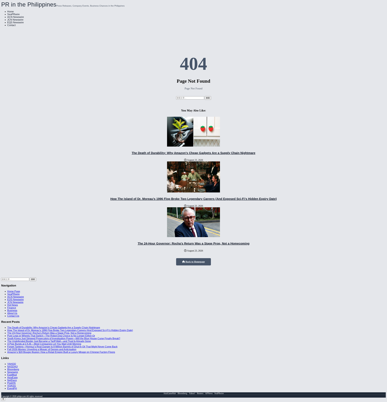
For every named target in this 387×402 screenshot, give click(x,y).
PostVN (11, 383)
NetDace (12, 380)
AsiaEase (12, 377)
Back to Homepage (195, 261)
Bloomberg (13, 369)
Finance (11, 307)
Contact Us (13, 316)
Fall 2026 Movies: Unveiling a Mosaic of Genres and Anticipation (41, 349)
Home (10, 11)
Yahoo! (192, 393)
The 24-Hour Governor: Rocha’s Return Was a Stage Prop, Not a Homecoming (193, 243)
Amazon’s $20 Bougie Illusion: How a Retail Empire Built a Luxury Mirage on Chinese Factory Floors (61, 352)
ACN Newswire (15, 17)
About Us (12, 313)
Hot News (12, 305)
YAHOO (11, 364)
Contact (11, 25)
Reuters (200, 393)
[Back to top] (3, 399)
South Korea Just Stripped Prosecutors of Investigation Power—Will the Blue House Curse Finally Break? (63, 338)
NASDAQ (12, 366)
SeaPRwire (13, 14)
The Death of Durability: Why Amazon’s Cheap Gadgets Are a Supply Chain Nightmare (193, 153)
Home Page (13, 291)
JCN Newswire (15, 19)
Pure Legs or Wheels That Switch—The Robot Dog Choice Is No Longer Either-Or (51, 335)
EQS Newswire (15, 22)
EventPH (12, 388)
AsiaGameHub (169, 393)
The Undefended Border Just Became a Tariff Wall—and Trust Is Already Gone (49, 341)
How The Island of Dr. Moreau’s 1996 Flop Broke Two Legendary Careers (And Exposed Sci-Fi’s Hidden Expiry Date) (193, 198)
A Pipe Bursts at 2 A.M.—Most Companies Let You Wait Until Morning (44, 344)
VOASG (11, 385)
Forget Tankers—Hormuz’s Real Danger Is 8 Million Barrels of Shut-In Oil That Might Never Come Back (62, 346)
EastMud (12, 375)
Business (12, 310)
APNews (209, 393)
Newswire (12, 372)
